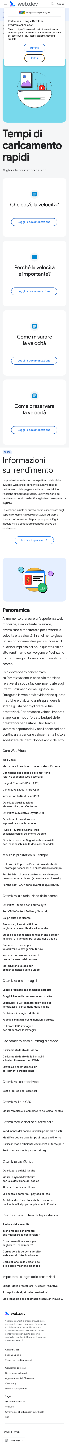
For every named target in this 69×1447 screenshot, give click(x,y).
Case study (10, 1383)
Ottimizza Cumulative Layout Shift (23, 813)
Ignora (34, 47)
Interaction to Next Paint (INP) (21, 796)
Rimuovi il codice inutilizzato (20, 1187)
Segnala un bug (13, 1354)
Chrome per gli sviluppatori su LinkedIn (24, 1411)
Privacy (16, 1431)
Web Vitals (9, 760)
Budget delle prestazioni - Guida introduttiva (30, 1286)
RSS (7, 1417)
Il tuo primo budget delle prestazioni (25, 1292)
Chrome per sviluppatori (17, 1373)
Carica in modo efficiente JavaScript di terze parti (33, 1144)
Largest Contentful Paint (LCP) (21, 783)
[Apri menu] (5, 4)
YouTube (9, 1406)
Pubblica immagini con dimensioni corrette (28, 1019)
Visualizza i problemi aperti (18, 1360)
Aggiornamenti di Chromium (19, 1378)
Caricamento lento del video (20, 1050)
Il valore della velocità (16, 1224)
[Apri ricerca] (52, 4)
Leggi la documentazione (34, 222)
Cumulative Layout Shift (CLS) (21, 789)
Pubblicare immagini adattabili (21, 1013)
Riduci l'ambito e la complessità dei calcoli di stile (33, 1111)
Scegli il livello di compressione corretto (27, 996)
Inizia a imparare (34, 540)
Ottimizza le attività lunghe (19, 1170)
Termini (6, 1431)
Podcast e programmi (16, 1388)
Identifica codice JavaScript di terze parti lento (32, 1137)
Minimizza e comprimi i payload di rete (26, 1194)
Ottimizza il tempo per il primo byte (24, 905)
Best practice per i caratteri (20, 1091)
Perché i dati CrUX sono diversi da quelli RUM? (31, 885)
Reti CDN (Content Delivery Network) (25, 911)
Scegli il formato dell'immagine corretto (27, 990)
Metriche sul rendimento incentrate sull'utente (31, 766)
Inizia (34, 58)
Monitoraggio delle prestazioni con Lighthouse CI (33, 1299)
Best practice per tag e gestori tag (24, 1150)
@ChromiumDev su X (16, 1401)
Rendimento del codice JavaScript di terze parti (32, 1131)
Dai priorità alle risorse (17, 918)
